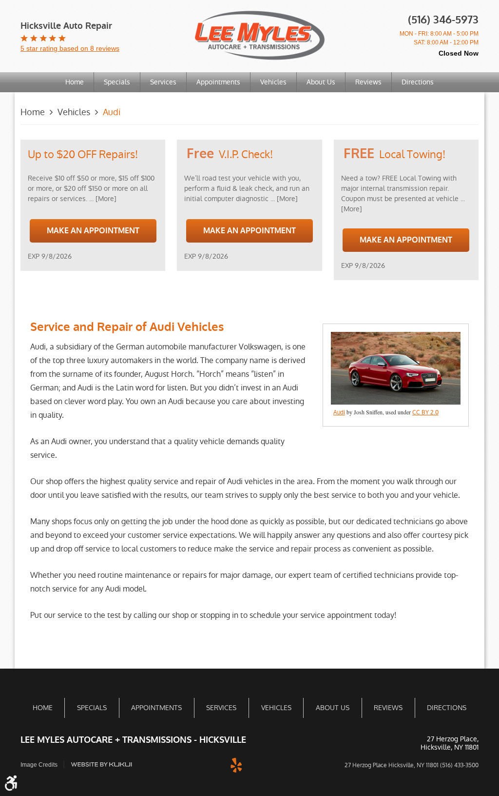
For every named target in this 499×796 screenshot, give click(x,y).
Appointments (218, 82)
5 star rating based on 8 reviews (69, 48)
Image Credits (39, 764)
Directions (418, 82)
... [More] (101, 199)
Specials (117, 82)
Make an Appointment (93, 230)
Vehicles (273, 82)
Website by (101, 764)
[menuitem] (75, 82)
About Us (321, 82)
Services (163, 82)
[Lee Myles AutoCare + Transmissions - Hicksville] (259, 35)
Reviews (368, 82)
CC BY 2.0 (425, 412)
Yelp (236, 764)
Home (74, 82)
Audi (111, 112)
